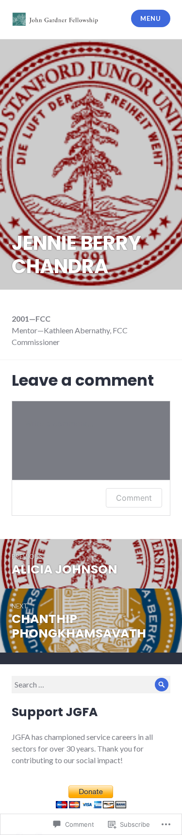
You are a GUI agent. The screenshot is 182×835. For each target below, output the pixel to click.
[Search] (161, 684)
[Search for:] (91, 684)
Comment (134, 498)
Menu (150, 18)
